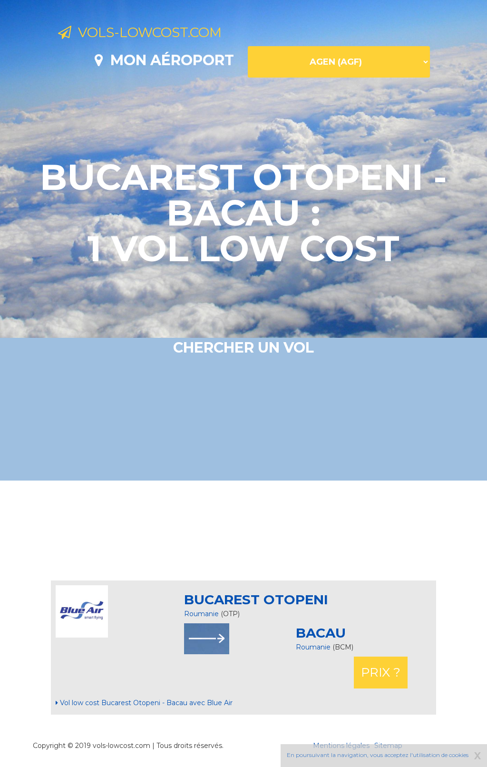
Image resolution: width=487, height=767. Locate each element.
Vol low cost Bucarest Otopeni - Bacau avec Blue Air (145, 702)
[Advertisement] (243, 530)
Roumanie (201, 614)
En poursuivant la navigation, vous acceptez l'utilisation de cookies (377, 754)
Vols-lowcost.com (146, 32)
